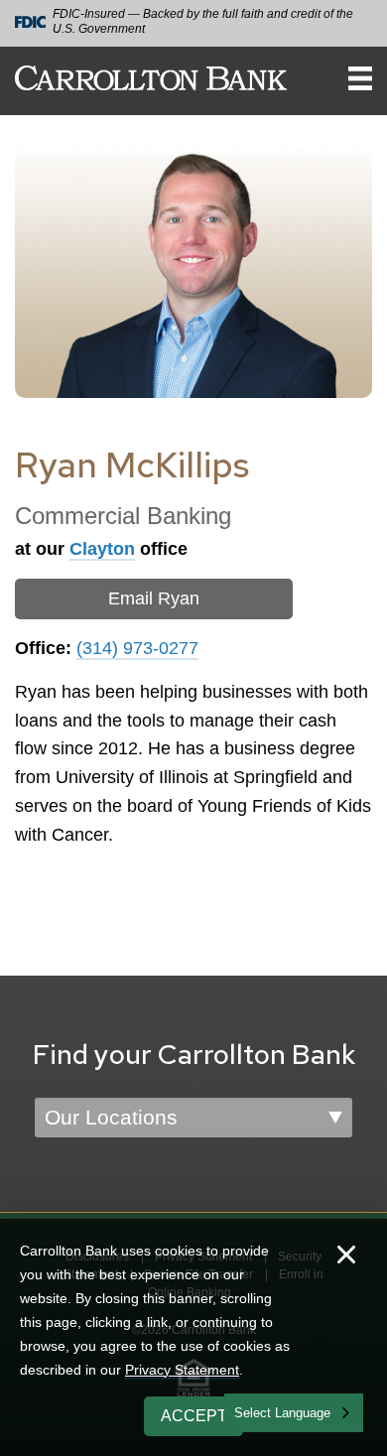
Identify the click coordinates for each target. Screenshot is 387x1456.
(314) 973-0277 (137, 648)
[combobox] (293, 1412)
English (256, 1410)
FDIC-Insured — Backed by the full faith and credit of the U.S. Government (203, 21)
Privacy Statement (182, 1370)
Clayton (102, 549)
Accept (194, 1415)
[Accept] (346, 1257)
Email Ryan (153, 598)
